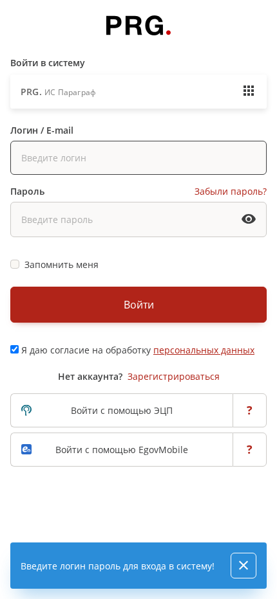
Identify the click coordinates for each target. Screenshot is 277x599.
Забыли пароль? (231, 191)
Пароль (27, 191)
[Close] (243, 565)
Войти (139, 305)
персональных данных (203, 350)
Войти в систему (47, 63)
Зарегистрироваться (174, 376)
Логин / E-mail (41, 130)
